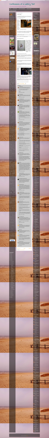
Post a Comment (20, 245)
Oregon (10, 179)
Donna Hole (35, 319)
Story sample (11, 212)
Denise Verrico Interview (12, 278)
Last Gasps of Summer (12, 265)
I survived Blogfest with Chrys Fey (36, 30)
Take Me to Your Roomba (36, 307)
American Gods (12, 70)
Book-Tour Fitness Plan (12, 91)
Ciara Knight (35, 149)
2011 (10, 260)
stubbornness (13, 214)
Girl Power (10, 131)
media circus (14, 163)
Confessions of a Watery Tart (22, 4)
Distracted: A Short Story (13, 10)
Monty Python (11, 168)
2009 (10, 297)
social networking (12, 207)
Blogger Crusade (12, 83)
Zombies (10, 237)
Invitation (13, 151)
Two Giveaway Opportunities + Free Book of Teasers (36, 227)
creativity (10, 107)
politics (13, 185)
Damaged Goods (35, 302)
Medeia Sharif (35, 426)
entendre (10, 119)
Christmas (11, 100)
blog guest (11, 82)
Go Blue (13, 132)
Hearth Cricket (35, 224)
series (13, 203)
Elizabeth (12, 117)
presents (10, 187)
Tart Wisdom (14, 219)
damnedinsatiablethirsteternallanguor (36, 263)
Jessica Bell (20, 94)
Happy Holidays (13, 137)
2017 (10, 255)
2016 (10, 256)
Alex (14, 68)
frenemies (14, 127)
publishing (13, 190)
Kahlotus (13, 153)
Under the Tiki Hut (36, 153)
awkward (13, 77)
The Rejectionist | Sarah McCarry (36, 285)
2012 (10, 259)
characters (12, 98)
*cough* (10, 64)
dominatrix (11, 114)
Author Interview (11, 75)
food (14, 126)
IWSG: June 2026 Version (36, 110)
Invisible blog (11, 151)
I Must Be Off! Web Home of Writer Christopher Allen (36, 219)
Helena (20, 229)
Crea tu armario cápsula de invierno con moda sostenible (36, 296)
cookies (13, 104)
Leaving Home (35, 165)
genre (12, 130)
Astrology (14, 73)
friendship (11, 128)
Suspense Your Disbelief (36, 288)
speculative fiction (11, 209)
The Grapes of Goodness (35, 301)
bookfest (12, 92)
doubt (13, 114)
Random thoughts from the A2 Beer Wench (36, 291)
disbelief (11, 113)
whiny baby (12, 232)
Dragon (11, 115)
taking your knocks (13, 218)
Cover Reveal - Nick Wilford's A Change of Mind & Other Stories (36, 365)
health (10, 139)
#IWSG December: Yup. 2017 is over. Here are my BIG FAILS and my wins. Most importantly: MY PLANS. (36, 256)
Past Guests (35, 46)
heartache (12, 139)
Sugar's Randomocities (36, 367)
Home (24, 248)
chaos (10, 98)
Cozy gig (13, 105)
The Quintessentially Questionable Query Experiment (36, 270)
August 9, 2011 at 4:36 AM (21, 102)
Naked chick (12, 171)
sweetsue (35, 406)
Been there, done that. (36, 395)
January (10, 152)
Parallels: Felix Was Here (12, 180)
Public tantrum (12, 189)
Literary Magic (35, 294)
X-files (11, 236)
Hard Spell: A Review (13, 281)
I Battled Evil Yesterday (12, 268)
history (10, 140)
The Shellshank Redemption (36, 107)
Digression (12, 112)
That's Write (35, 324)
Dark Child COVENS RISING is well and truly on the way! (36, 402)
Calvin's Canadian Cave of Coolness (36, 140)
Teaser (13, 220)
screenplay (11, 201)
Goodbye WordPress (36, 158)
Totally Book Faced (36, 362)
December (12, 261)
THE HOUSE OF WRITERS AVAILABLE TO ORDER (36, 310)
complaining (13, 102)
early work (13, 115)
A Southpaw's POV (36, 336)
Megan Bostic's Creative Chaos (36, 221)
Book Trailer (12, 91)
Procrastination (11, 188)
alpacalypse (11, 69)
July (11, 290)
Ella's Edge (35, 208)
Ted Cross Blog (36, 193)
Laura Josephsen (21, 216)
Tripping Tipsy (20, 241)
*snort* (12, 64)
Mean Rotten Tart (11, 163)
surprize (10, 217)
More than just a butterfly (36, 312)
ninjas (12, 176)
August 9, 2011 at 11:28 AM (21, 182)
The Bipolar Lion (12, 276)
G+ (11, 129)
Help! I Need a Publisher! (35, 258)
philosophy (11, 183)
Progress (14, 188)
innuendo (13, 149)
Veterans (12, 228)
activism (12, 66)
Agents (11, 68)
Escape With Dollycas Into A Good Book (36, 53)
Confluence (11, 103)
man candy (13, 161)
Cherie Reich (11, 99)
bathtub (14, 78)
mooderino (20, 86)
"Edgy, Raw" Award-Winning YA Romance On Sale (36, 325)
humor (14, 143)
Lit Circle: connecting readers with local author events (36, 71)
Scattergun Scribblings (36, 86)
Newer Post (18, 248)
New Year (13, 175)
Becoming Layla (36, 418)
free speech (12, 127)
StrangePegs (35, 173)
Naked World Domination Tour (12, 173)
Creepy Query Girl (36, 327)
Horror (13, 141)
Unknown (20, 224)
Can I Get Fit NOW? (13, 289)
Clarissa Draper (36, 388)
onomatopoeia (11, 178)
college (10, 102)
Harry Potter (13, 138)
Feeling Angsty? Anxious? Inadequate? (12, 271)
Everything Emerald (36, 422)
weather (12, 230)
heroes (14, 139)
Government (11, 134)
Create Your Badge (11, 62)
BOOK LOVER (35, 119)
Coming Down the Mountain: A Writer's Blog (36, 104)
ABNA (10, 66)
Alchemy (13, 68)
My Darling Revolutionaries (12, 282)
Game (12, 129)
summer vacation (13, 216)
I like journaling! (35, 115)
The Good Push (12, 288)
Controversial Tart (11, 104)
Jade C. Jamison (36, 88)
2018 (10, 254)
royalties (13, 199)
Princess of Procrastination (36, 397)
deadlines (12, 109)
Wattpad (10, 230)
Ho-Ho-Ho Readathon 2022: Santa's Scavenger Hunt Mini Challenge (36, 171)
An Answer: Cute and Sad (36, 391)
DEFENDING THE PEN (36, 67)
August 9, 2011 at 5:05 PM (21, 222)
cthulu (10, 108)
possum (10, 186)
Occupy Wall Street (12, 177)
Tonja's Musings (36, 252)
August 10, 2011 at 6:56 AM (22, 244)
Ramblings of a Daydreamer (36, 170)
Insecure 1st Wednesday (36, 28)
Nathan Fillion (12, 174)
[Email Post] (25, 83)
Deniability (11, 111)
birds (11, 80)
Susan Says (35, 109)
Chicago (13, 99)
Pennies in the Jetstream (35, 404)
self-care (13, 201)
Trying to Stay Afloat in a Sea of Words (36, 199)
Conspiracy (14, 103)
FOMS (12, 126)
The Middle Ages (36, 420)
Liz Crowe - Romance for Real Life (36, 347)
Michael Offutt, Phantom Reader (22, 178)
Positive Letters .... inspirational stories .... (36, 95)
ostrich (12, 179)
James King (20, 121)
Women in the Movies (36, 124)
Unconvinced (35, 245)
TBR (11, 220)
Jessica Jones (13, 152)
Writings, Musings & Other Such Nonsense (36, 167)
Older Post (30, 248)
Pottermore (12, 186)
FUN (13, 128)
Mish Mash (12, 279)
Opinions (13, 178)
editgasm (10, 116)
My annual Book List (36, 163)
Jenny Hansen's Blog (36, 260)
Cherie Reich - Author (36, 210)
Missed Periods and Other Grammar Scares (36, 372)
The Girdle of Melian (36, 65)
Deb (19, 162)
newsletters (10, 176)
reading (14, 194)
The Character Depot (36, 151)
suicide (13, 215)
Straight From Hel (36, 273)
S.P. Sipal (20, 234)
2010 (10, 296)
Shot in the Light (13, 205)
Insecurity (13, 150)
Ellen (14, 117)
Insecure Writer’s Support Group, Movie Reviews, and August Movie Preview (36, 84)
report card (12, 197)
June (11, 291)
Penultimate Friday (12, 269)
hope (12, 141)
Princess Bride (13, 187)
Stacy (10, 211)
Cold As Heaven (36, 283)
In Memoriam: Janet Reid (36, 156)
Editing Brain (12, 284)
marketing (14, 162)
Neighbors (11, 175)
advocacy (13, 67)
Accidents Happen (12, 283)
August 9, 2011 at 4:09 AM (21, 92)
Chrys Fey (13, 100)
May (11, 292)
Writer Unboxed (36, 62)
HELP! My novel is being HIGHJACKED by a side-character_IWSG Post (36, 130)
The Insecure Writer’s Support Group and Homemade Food (36, 79)
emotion (10, 118)
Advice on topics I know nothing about (12, 67)
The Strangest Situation (35, 316)
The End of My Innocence (36, 213)
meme (10, 164)
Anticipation (13, 72)
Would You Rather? (36, 189)
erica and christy (36, 254)
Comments (11, 58)
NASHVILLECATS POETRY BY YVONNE (36, 339)
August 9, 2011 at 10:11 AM (21, 176)
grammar (13, 134)
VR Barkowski (20, 152)
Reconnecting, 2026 (36, 122)
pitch (10, 184)
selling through (14, 202)
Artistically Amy (36, 412)
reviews (13, 198)
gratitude (10, 135)
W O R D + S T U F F (36, 410)
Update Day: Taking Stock (36, 215)
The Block (35, 369)
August (11, 264)
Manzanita (20, 104)
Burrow (14, 94)
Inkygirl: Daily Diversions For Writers (36, 182)
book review (14, 89)
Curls (11, 108)
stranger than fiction (11, 213)
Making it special (13, 160)
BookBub (10, 92)
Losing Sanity (35, 352)
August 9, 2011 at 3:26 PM (21, 214)
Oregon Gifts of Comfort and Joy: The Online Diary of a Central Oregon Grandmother (36, 358)
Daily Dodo (35, 331)
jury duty (10, 153)
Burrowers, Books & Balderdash (36, 415)
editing (13, 116)
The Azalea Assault (12, 221)
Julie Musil (35, 329)
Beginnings (11, 79)
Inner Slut (10, 149)
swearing (13, 217)
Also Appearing (13, 69)
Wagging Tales (35, 379)
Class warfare (11, 101)
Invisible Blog (12, 277)
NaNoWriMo (13, 173)
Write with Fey (35, 138)
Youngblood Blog (36, 132)
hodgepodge (13, 140)
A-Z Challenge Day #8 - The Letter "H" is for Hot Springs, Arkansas (36, 360)
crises (12, 107)
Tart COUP (11, 219)
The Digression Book (12, 222)
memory (12, 164)
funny (10, 129)
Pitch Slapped (35, 239)
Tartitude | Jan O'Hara (36, 226)
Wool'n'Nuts (35, 408)
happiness (10, 137)
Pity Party (12, 184)
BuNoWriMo (11, 94)
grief (12, 135)
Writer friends (13, 234)
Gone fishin (12, 133)
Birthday (13, 80)
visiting (12, 229)
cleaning (13, 101)
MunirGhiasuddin (21, 184)
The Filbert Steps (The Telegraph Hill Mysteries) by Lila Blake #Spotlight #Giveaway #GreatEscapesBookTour (36, 55)
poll (14, 185)
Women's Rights (13, 233)
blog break (12, 81)
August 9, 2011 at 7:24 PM (21, 232)
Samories (12, 200)
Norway (14, 176)
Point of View (11, 185)
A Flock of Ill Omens (12, 65)
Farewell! (35, 187)
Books (14, 92)
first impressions (13, 125)
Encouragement (13, 118)
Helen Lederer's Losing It (36, 375)
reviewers (11, 198)
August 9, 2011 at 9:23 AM (21, 160)
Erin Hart (13, 119)
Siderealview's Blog (36, 144)
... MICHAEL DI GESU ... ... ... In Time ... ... (36, 112)
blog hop (13, 82)
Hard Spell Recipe (12, 280)
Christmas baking (36, 298)
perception (11, 182)
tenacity (10, 221)
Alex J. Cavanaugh (36, 83)
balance (12, 78)
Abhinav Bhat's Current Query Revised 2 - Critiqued (36, 271)
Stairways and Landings (35, 400)
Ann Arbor (12, 71)
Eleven (10, 117)
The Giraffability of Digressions (36, 281)
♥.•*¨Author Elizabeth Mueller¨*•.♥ (36, 98)
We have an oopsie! (36, 355)
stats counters (13, 211)
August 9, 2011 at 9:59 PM (21, 239)
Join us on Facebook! (36, 185)
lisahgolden (20, 127)
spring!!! (13, 210)
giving (12, 131)
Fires (10, 125)
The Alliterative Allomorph (35, 384)
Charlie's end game (36, 248)
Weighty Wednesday (11, 231)
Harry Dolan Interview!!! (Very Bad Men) (12, 287)
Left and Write (35, 350)
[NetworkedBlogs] (12, 239)
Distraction (13, 113)
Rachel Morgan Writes (36, 381)
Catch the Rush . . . (36, 424)
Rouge (12, 199)
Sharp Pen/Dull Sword (36, 232)
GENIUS (10, 130)
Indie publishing (12, 148)
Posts (11, 57)
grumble (13, 135)
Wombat (10, 233)
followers (10, 126)
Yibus (14, 236)
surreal (11, 217)
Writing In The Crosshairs (35, 129)
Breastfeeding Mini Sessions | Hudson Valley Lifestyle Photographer (36, 413)
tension (12, 221)
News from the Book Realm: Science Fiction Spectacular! (36, 235)
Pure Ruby (35, 141)
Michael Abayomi (12, 165)
